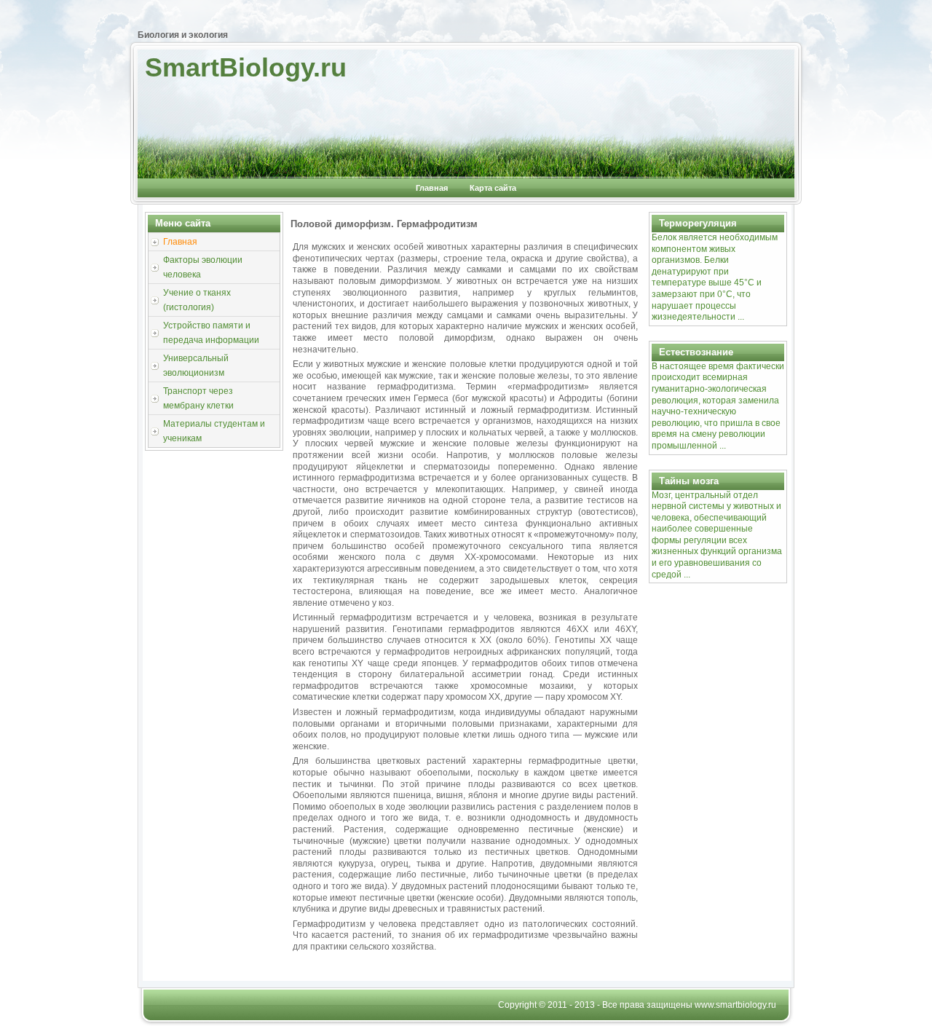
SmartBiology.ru (246, 67)
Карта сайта (493, 188)
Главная (432, 188)
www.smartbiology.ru (735, 1005)
